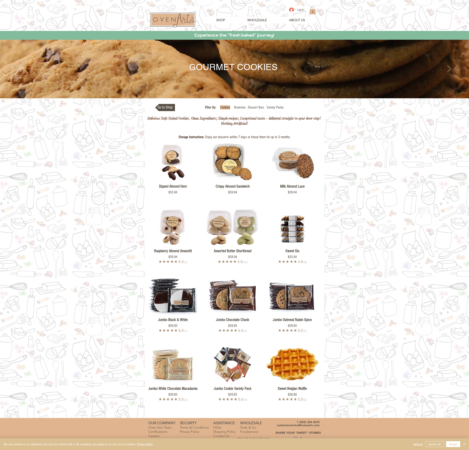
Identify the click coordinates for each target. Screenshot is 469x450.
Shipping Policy (224, 432)
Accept (453, 444)
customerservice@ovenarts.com (298, 425)
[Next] (449, 69)
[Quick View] (173, 162)
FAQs (217, 427)
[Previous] (20, 69)
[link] (312, 10)
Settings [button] (418, 444)
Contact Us (221, 436)
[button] (297, 20)
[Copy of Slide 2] (236, 30)
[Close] (464, 444)
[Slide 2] (232, 30)
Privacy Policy (145, 444)
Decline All (435, 444)
